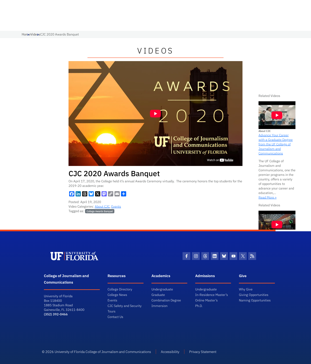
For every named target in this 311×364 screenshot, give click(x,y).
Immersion (159, 306)
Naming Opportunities (255, 300)
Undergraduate (162, 289)
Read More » (267, 197)
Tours (111, 311)
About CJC (102, 206)
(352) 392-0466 (56, 314)
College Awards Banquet (100, 211)
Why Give (246, 289)
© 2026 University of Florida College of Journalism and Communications (96, 351)
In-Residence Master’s (211, 295)
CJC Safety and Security (125, 306)
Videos (35, 34)
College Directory (120, 289)
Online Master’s (206, 300)
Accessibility (170, 351)
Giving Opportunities (253, 295)
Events (116, 206)
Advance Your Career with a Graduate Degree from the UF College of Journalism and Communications (276, 144)
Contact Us (115, 317)
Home (26, 34)
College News (117, 295)
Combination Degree (166, 300)
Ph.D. (198, 306)
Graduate (158, 295)
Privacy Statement (202, 351)
